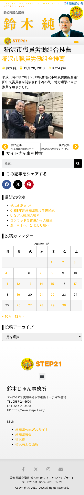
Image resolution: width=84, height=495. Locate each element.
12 (18, 283)
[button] (76, 41)
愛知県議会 (23, 434)
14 (41, 283)
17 (75, 283)
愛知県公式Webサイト (31, 429)
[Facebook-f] (23, 469)
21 (41, 294)
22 (52, 294)
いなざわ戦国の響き (25, 215)
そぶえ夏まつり (21, 205)
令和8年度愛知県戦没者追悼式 (32, 210)
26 (18, 305)
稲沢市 (20, 439)
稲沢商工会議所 (26, 444)
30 (64, 305)
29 (52, 305)
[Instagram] (48, 469)
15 (52, 283)
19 (18, 294)
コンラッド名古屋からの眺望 (31, 220)
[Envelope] (61, 469)
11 (6, 283)
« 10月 (7, 316)
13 (29, 283)
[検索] (78, 163)
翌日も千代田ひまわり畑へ (29, 225)
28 (41, 305)
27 (30, 305)
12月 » (19, 316)
